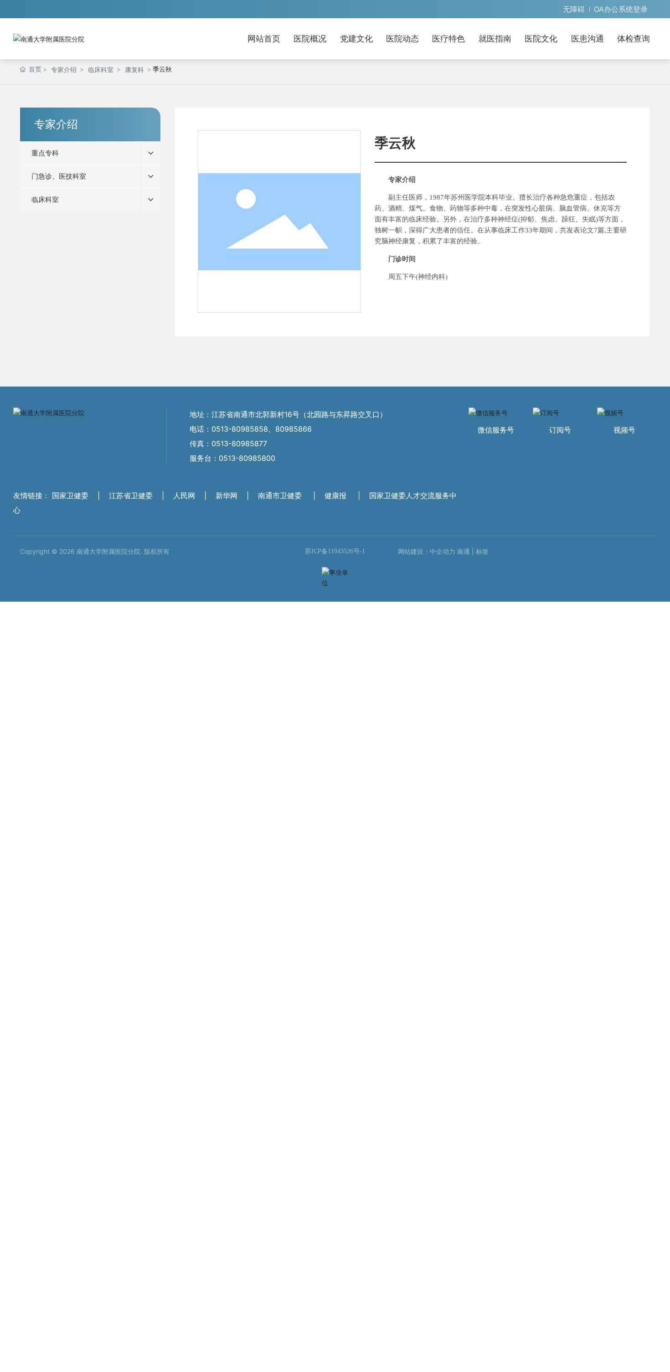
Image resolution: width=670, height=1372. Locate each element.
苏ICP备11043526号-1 (335, 551)
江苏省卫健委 (131, 495)
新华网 (226, 495)
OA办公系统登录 (621, 9)
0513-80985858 (239, 428)
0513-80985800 (247, 458)
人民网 (184, 495)
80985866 (293, 428)
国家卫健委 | (77, 495)
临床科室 (100, 69)
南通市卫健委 (280, 495)
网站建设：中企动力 (426, 551)
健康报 (335, 495)
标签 (482, 551)
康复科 (134, 69)
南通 (463, 551)
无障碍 (574, 9)
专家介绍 (64, 69)
